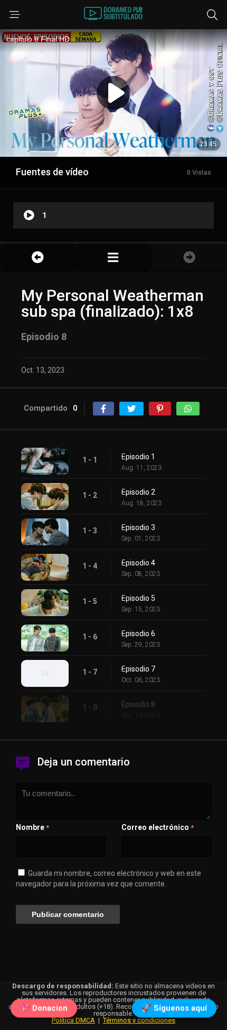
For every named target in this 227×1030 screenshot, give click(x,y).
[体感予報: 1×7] (37, 257)
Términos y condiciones (139, 1020)
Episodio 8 (138, 704)
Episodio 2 (138, 492)
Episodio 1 (138, 456)
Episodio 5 (138, 598)
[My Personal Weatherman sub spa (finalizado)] (112, 257)
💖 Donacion (44, 1007)
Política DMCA (73, 1020)
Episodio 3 (138, 527)
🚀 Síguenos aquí (174, 1007)
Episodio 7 (138, 669)
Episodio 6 (138, 633)
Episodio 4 (138, 563)
